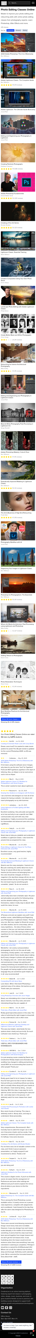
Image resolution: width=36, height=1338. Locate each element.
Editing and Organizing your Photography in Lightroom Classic (16, 397)
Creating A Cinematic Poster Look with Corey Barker (17, 743)
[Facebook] (6, 1307)
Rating (25, 30)
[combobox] (19, 2)
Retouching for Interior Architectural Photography (13, 365)
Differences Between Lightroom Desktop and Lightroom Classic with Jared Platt (15, 1025)
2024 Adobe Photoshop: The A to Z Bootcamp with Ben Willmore (17, 761)
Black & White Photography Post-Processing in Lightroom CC (17, 425)
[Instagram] (10, 1307)
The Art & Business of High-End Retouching (16, 513)
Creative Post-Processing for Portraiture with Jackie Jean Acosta (17, 1107)
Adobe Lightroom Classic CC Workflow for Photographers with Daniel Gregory (14, 782)
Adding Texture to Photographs (11, 655)
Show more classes (10, 719)
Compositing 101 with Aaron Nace (11, 981)
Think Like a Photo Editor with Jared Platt (13, 1010)
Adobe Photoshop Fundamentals (12, 193)
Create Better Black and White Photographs (16, 335)
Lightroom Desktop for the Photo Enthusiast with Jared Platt (16, 1173)
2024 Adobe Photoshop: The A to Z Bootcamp (17, 54)
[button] (31, 1333)
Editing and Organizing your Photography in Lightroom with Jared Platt (18, 892)
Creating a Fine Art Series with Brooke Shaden (15, 1144)
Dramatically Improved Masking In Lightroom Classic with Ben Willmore (17, 861)
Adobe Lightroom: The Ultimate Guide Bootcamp (18, 109)
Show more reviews (10, 1262)
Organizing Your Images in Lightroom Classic (16, 568)
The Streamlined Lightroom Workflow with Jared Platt (17, 912)
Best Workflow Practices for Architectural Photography (15, 712)
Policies (18, 1336)
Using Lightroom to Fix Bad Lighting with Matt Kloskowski (15, 808)
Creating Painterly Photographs (12, 164)
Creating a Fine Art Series (10, 223)
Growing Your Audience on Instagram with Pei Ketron (17, 793)
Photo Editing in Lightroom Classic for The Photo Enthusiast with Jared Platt (16, 848)
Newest (18, 30)
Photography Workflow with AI (11, 542)
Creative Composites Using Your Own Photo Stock (16, 279)
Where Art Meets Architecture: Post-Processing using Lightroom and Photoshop (17, 625)
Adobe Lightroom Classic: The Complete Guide (17, 80)
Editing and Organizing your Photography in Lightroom (16, 137)
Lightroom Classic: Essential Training (13, 252)
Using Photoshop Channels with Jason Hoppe (15, 995)
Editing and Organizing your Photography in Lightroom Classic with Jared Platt (18, 831)
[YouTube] (2, 1307)
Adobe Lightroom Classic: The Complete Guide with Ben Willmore (17, 1123)
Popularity (10, 30)
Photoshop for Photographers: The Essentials (16, 595)
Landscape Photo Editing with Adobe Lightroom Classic (17, 308)
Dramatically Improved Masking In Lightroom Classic (16, 482)
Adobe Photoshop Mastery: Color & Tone (15, 452)
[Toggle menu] (33, 2)
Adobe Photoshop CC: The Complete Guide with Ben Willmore (17, 1196)
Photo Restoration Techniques (11, 682)
